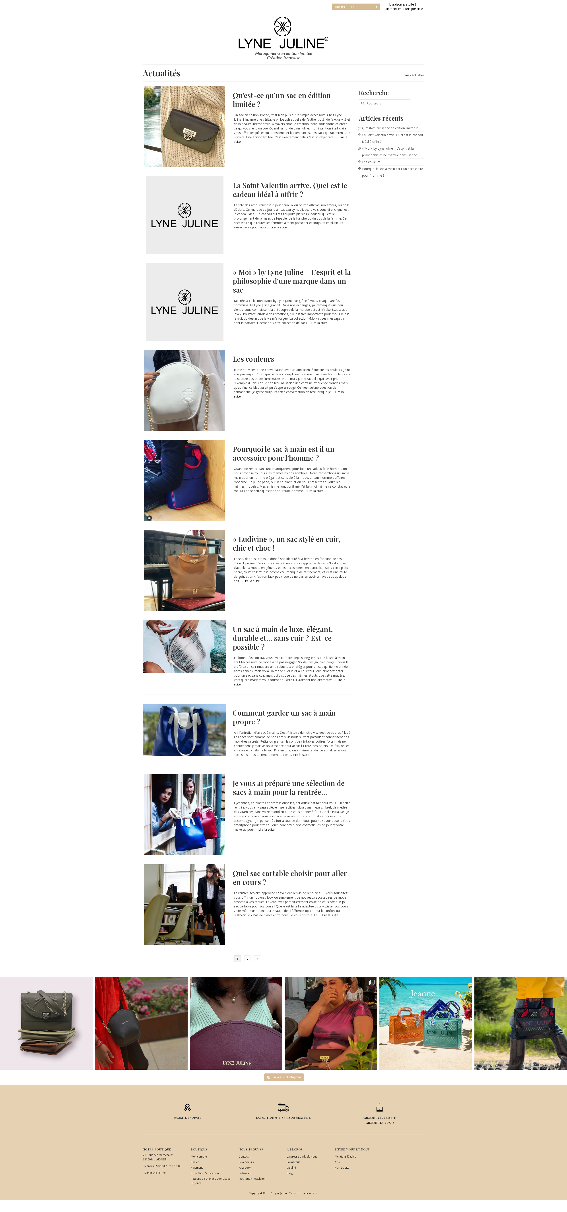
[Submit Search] (362, 103)
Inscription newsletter (252, 1179)
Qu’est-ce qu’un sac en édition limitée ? (389, 128)
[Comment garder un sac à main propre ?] (184, 730)
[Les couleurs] (184, 390)
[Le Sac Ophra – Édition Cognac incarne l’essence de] (46, 1023)
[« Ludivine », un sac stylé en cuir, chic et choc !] (184, 570)
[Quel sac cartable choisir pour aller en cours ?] (184, 904)
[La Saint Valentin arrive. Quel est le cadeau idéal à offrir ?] (184, 215)
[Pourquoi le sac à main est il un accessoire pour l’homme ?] (184, 480)
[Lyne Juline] (283, 33)
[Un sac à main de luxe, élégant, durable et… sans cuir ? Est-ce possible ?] (184, 646)
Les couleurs (371, 162)
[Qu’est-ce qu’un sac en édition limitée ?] (184, 126)
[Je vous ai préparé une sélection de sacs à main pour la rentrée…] (184, 814)
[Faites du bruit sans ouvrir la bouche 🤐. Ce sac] (520, 1023)
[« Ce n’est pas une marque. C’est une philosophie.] (236, 1023)
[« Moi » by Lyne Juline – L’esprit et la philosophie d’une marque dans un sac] (184, 302)
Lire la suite (278, 227)
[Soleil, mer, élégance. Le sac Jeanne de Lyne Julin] (425, 1023)
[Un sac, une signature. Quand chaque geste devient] (141, 1023)
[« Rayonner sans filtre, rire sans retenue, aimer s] (331, 1023)
